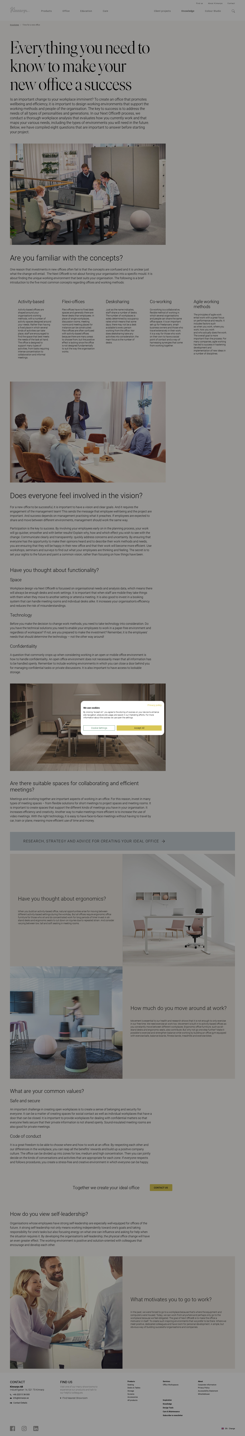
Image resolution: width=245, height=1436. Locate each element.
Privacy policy (155, 705)
